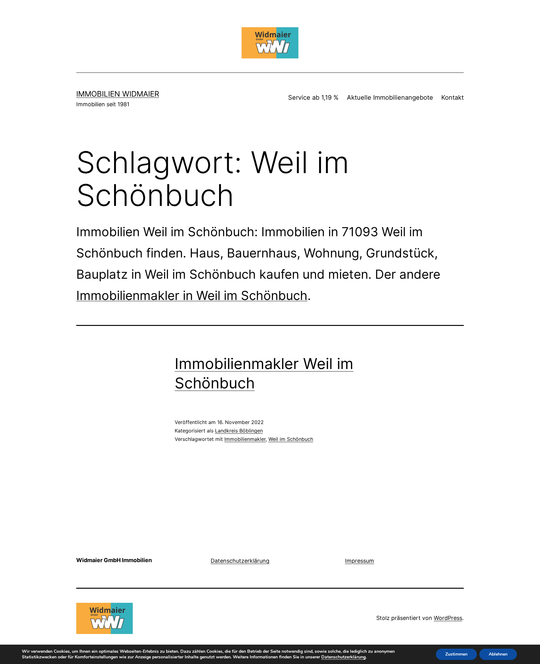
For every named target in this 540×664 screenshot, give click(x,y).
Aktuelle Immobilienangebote (390, 97)
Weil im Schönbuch (290, 439)
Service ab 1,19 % (313, 97)
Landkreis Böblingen (239, 430)
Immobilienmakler (245, 439)
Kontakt (452, 97)
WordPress (448, 618)
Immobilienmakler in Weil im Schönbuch (192, 295)
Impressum (359, 560)
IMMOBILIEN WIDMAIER (117, 93)
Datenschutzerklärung (240, 560)
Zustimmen (456, 654)
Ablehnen (498, 654)
